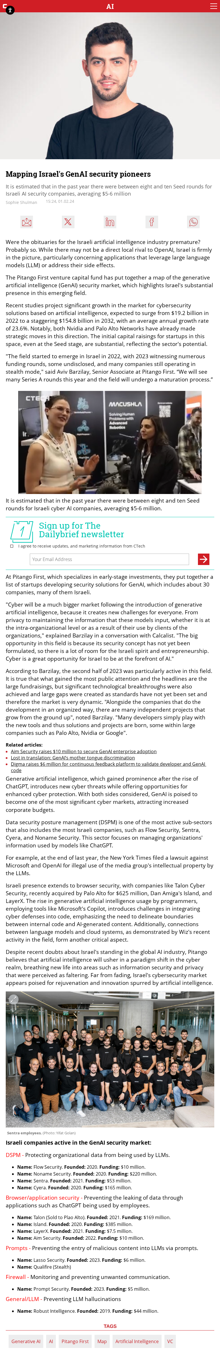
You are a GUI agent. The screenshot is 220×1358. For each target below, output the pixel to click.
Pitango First (75, 1341)
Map (102, 1341)
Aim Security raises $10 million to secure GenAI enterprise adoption (84, 751)
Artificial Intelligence (137, 1341)
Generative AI (25, 1341)
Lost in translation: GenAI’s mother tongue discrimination (73, 758)
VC (170, 1341)
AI (51, 1341)
